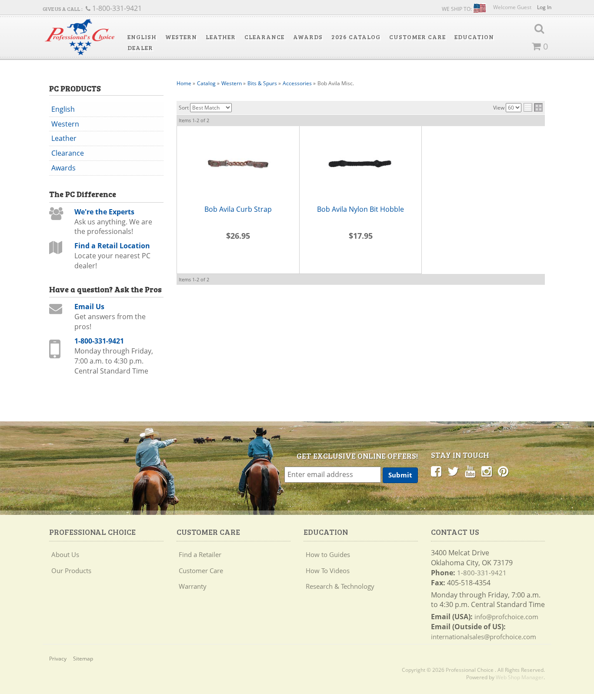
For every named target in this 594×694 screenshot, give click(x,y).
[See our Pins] (503, 471)
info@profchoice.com (506, 616)
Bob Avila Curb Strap (238, 209)
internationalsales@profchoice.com (483, 636)
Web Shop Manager (520, 677)
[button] (142, 37)
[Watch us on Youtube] (470, 471)
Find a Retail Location (112, 245)
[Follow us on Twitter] (453, 471)
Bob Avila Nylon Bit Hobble (360, 209)
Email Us (89, 306)
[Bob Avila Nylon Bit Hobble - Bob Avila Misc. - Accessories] (360, 165)
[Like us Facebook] (436, 471)
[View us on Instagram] (486, 471)
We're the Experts (104, 212)
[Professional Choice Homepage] (80, 37)
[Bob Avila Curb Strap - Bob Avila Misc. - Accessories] (238, 165)
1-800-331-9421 (99, 341)
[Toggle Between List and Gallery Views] (533, 107)
